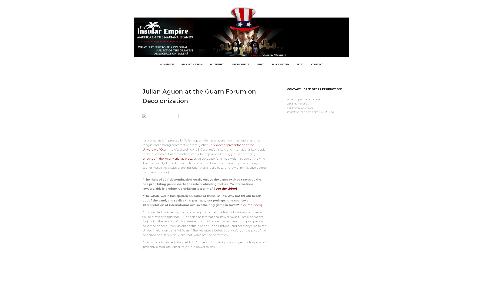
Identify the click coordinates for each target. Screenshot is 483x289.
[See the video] (251, 205)
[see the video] (225, 188)
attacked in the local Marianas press (167, 158)
